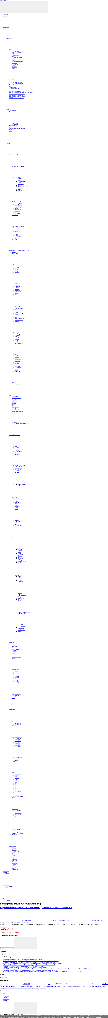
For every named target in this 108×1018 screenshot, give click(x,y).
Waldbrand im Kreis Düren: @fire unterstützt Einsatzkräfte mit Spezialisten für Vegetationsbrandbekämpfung (31, 961)
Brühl (16, 673)
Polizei (10, 49)
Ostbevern (17, 366)
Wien (13, 868)
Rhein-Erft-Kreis (16, 669)
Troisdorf (17, 695)
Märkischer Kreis (19, 575)
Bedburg (17, 671)
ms (78, 986)
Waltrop (17, 321)
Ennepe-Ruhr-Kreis (17, 737)
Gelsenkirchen (15, 253)
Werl (16, 524)
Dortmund (14, 721)
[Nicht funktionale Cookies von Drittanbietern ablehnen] (100, 1017)
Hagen (13, 772)
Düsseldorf (14, 647)
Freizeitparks (15, 124)
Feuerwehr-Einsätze (17, 82)
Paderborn (14, 408)
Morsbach (17, 211)
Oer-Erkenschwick (19, 318)
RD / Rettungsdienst (14, 84)
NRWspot (83, 986)
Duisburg (14, 725)
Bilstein (17, 449)
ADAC (7, 984)
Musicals (11, 129)
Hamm (13, 797)
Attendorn (17, 447)
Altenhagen (18, 774)
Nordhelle (20, 627)
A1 (5, 984)
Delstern (17, 778)
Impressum (6, 885)
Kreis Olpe (14, 446)
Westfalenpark (18, 724)
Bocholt (17, 267)
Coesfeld (17, 287)
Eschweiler (15, 650)
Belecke (20, 521)
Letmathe (23, 594)
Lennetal (17, 793)
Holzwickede (18, 813)
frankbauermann (17, 986)
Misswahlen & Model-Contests (17, 128)
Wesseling (17, 682)
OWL (10, 395)
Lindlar (16, 208)
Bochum (14, 710)
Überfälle (14, 67)
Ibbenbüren (18, 337)
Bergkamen (18, 810)
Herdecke (17, 743)
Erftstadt (17, 676)
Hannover (14, 854)
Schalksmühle (21, 630)
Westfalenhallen (19, 723)
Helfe (16, 787)
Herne (16, 314)
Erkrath (19, 178)
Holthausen (18, 791)
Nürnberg (14, 863)
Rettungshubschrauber (5, 988)
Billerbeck (17, 286)
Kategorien (6, 27)
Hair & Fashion (13, 125)
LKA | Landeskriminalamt (18, 52)
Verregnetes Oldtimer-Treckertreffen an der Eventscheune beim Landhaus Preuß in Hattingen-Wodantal (30, 970)
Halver (19, 579)
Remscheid (15, 215)
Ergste (19, 830)
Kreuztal (17, 470)
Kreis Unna (15, 809)
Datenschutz (6, 873)
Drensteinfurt (18, 359)
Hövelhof (14, 404)
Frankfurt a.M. (15, 851)
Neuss (13, 658)
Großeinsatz (37, 986)
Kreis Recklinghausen (17, 306)
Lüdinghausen (18, 290)
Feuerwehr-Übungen (17, 83)
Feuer (51, 984)
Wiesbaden (15, 869)
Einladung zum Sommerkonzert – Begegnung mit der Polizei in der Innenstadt (23, 966)
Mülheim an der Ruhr (17, 833)
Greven (17, 336)
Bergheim (17, 672)
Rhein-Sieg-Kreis (16, 694)
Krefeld (14, 655)
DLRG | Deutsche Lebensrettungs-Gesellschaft (21, 92)
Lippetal (17, 503)
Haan (19, 180)
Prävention (14, 60)
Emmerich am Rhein (17, 649)
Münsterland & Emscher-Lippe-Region (19, 250)
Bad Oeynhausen (16, 398)
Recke (16, 340)
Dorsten (17, 310)
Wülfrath (20, 190)
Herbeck (17, 788)
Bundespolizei (15, 51)
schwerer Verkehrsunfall (18, 988)
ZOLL (10, 90)
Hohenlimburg (18, 789)
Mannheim (14, 859)
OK (62, 1017)
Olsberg (20, 560)
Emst (16, 782)
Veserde (23, 613)
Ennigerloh (17, 361)
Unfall (37, 988)
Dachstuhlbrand (19, 984)
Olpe (16, 452)
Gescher (17, 269)
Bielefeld (14, 399)
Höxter (13, 405)
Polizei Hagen (94, 986)
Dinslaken (14, 646)
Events (7, 109)
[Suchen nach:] (7, 948)
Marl (16, 317)
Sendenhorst (18, 368)
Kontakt (5, 898)
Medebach (20, 557)
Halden (17, 784)
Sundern (20, 562)
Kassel (13, 855)
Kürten (16, 230)
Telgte (16, 370)
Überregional (12, 846)
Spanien (14, 865)
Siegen (16, 483)
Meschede (20, 558)
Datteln (16, 309)
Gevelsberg (18, 741)
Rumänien (14, 864)
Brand (14, 984)
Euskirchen (15, 651)
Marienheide (18, 209)
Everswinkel (18, 362)
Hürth (16, 678)
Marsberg (20, 556)
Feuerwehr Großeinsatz (78, 984)
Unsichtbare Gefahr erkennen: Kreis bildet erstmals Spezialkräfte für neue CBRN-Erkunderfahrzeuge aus (30, 962)
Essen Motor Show (44, 984)
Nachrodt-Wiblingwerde (24, 612)
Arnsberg (20, 549)
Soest (16, 509)
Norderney (14, 861)
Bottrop (14, 252)
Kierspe (20, 597)
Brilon (19, 552)
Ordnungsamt (12, 87)
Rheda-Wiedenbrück (17, 411)
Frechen (17, 677)
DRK (31, 984)
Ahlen (16, 355)
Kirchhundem (18, 451)
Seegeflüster (33, 988)
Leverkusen (18, 232)
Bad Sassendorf (19, 499)
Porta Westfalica (16, 409)
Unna (16, 832)
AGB (7, 887)
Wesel (13, 698)
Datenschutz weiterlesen (94, 1017)
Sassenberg (18, 367)
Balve (19, 577)
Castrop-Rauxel (19, 308)
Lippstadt (17, 505)
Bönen (16, 811)
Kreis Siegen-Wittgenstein (18, 465)
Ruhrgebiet (12, 709)
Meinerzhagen (21, 599)
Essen (13, 761)
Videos (5, 872)
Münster (14, 382)
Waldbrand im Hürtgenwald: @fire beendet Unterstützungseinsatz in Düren (22, 959)
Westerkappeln (19, 343)
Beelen (16, 358)
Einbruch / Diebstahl (17, 57)
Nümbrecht (17, 212)
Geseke (17, 502)
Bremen (14, 848)
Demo (13, 56)
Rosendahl (17, 295)
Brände (14, 80)
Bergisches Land (13, 154)
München (14, 860)
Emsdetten (17, 335)
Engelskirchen (18, 204)
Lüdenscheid (21, 598)
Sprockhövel (18, 746)
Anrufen (5, 16)
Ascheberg (17, 285)
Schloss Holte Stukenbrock (22, 423)
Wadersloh (17, 371)
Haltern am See (19, 313)
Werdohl (20, 631)
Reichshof (17, 213)
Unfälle (14, 68)
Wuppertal (14, 239)
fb (49, 983)
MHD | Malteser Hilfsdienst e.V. (17, 96)
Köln (13, 654)
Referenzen (6, 871)
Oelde (16, 365)
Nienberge (17, 384)
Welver (16, 523)
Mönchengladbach (16, 657)
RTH (12, 988)
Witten (16, 760)
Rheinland (11, 642)
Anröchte (17, 498)
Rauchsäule (102, 986)
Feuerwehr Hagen (97, 984)
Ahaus (16, 266)
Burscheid (17, 229)
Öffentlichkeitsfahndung (18, 59)
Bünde (13, 400)
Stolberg (14, 696)
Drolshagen (18, 450)
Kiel (13, 856)
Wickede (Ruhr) (19, 525)
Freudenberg (18, 469)
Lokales (8, 143)
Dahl (16, 776)
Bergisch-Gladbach (20, 227)
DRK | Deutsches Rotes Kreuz (17, 94)
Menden (20, 600)
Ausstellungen (12, 110)
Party (10, 131)
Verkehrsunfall (43, 988)
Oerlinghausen (15, 407)
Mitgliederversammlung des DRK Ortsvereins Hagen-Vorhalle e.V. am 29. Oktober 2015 (36, 908)
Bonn (13, 645)
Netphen (17, 472)
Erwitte (16, 501)
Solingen (14, 238)
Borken (16, 268)
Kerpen (17, 680)
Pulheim (17, 681)
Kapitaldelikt (15, 64)
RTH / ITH (11, 86)
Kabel (16, 792)
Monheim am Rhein (23, 186)
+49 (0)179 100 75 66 (5, 929)
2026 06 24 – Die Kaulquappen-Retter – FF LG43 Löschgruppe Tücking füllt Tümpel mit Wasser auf (29, 965)
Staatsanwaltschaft (14, 88)
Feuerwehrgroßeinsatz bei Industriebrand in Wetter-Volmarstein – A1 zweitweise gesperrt (26, 967)
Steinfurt (17, 341)
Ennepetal (17, 739)
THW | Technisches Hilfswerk (16, 98)
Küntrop (23, 626)
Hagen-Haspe (50, 986)
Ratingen (20, 188)
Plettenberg (21, 628)
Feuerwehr (11, 79)
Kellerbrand (72, 986)
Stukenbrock (15, 422)
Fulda (13, 852)
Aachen (14, 643)
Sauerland (14, 536)
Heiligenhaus (21, 181)
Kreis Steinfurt (15, 332)
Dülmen (17, 289)
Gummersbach (18, 205)
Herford (14, 403)
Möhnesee (17, 506)
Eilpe (16, 780)
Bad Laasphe (18, 468)
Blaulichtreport (9, 38)
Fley (16, 783)
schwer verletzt (26, 988)
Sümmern (23, 595)
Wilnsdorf (17, 486)
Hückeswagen (18, 207)
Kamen (16, 815)
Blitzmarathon (15, 55)
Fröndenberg (18, 814)
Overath (17, 234)
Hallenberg (20, 554)
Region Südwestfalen (14, 435)
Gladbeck (17, 312)
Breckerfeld (18, 738)
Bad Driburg (15, 396)
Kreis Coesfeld (15, 283)
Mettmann (20, 185)
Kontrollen (14, 65)
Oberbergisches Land (17, 201)
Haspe (16, 786)
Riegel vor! (14, 63)
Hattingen (17, 742)
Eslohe (19, 553)
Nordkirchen (18, 291)
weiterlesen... (3, 927)
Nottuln (16, 293)
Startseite (5, 14)
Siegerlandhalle (22, 484)
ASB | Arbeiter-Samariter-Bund (17, 91)
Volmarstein (21, 758)
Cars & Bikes (12, 111)
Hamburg (14, 850)
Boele (16, 775)
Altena (19, 576)
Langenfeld (21, 184)
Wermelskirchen (19, 236)
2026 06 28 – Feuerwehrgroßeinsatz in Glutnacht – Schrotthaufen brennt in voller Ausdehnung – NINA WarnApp (32, 963)
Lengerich (17, 339)
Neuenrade (21, 624)
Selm (16, 818)
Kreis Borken (15, 264)
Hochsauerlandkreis (20, 548)
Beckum (17, 357)
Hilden (19, 182)
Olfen (16, 294)
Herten (16, 316)
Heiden (17, 271)
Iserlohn (20, 593)
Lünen (16, 817)
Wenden (17, 454)
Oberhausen (15, 834)
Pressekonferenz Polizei (18, 61)
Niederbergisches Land (18, 166)
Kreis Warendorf (16, 354)
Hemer (19, 580)
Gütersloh (14, 402)
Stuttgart (14, 867)
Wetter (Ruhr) (18, 757)
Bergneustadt (18, 203)
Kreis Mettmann (19, 177)
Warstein (17, 520)
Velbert (19, 189)
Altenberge (17, 334)
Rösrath (17, 235)
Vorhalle (17, 795)
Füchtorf (17, 363)
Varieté (10, 132)
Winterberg (20, 563)
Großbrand (31, 986)
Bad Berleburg (18, 466)
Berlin (13, 847)
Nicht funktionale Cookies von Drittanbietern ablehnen (76, 1017)
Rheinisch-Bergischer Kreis (19, 226)
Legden (17, 272)
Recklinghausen (19, 320)
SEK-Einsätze (15, 53)
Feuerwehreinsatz (66, 984)
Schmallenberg (22, 561)
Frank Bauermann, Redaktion (61, 920)
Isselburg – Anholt (16, 653)
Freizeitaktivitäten (13, 123)
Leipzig (14, 857)
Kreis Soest (15, 497)
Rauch (98, 986)
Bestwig (20, 550)
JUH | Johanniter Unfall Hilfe (16, 95)
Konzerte (11, 127)
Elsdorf (16, 674)
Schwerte (17, 829)
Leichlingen (18, 231)
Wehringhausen (19, 796)
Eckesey (17, 779)
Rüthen (17, 507)
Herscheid (20, 581)
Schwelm (17, 745)
